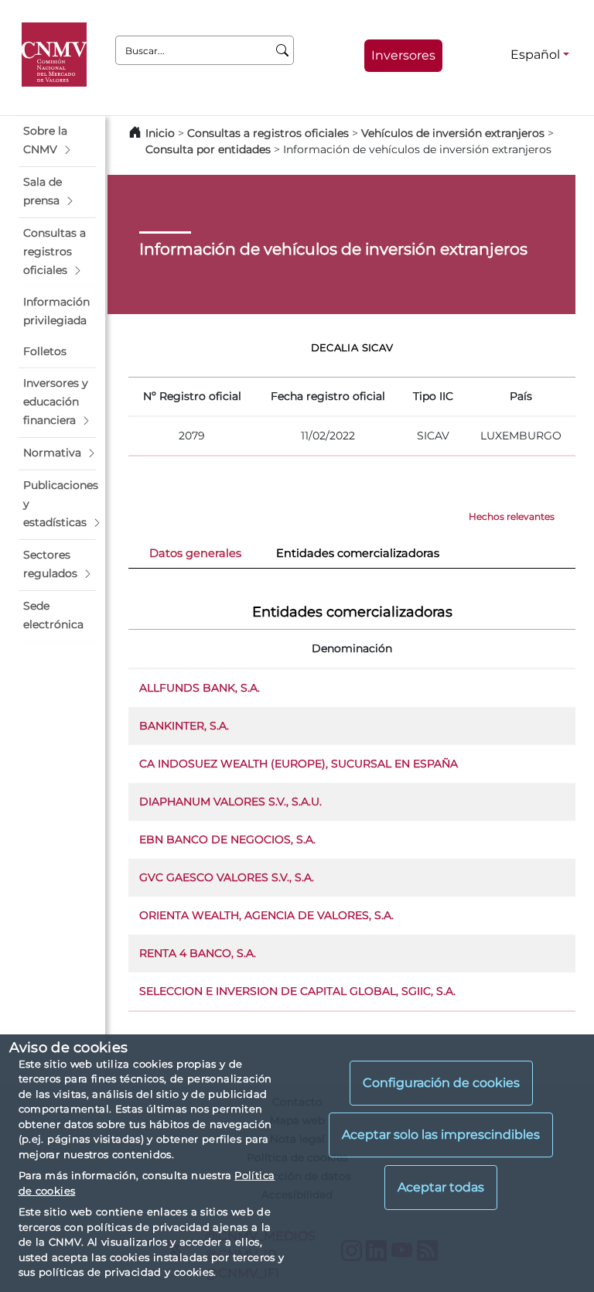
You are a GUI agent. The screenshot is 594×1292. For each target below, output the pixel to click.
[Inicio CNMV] (57, 55)
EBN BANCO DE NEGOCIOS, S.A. (227, 839)
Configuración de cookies (441, 1082)
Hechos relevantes (512, 516)
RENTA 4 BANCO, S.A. (197, 953)
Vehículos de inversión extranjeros (452, 133)
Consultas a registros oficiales (268, 133)
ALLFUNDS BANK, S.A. (199, 688)
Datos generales (195, 553)
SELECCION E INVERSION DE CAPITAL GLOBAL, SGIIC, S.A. (297, 991)
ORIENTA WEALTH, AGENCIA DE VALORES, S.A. (266, 915)
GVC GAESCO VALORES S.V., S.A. (226, 877)
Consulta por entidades (208, 149)
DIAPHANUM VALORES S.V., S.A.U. (230, 801)
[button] (57, 141)
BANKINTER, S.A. (184, 726)
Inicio (160, 133)
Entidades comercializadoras (357, 553)
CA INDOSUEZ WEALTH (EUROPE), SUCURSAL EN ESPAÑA (298, 764)
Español (535, 54)
